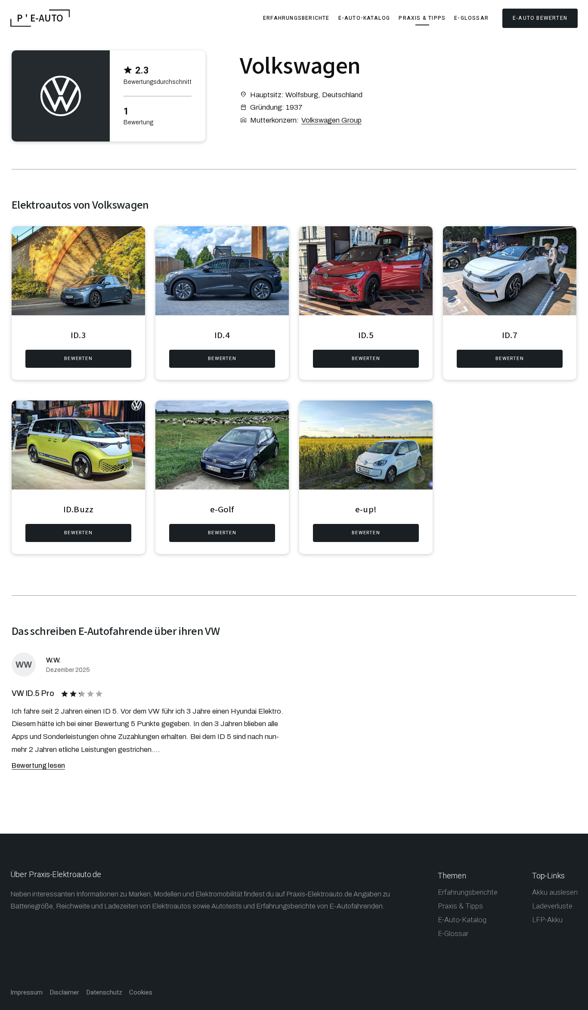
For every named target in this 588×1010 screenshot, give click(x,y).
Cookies (140, 992)
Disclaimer (64, 992)
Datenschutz (104, 992)
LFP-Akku (547, 920)
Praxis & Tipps (422, 18)
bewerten (78, 358)
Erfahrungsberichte (296, 18)
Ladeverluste (552, 906)
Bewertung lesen (38, 765)
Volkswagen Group (331, 120)
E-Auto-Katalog (364, 18)
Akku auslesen (555, 892)
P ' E (40, 18)
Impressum (26, 992)
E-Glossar (471, 18)
